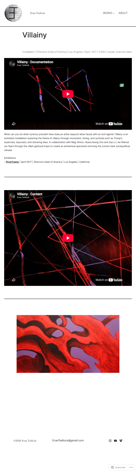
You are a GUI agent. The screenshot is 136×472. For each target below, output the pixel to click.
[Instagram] (110, 440)
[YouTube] (115, 440)
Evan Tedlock (37, 13)
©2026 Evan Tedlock (25, 440)
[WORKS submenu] (113, 13)
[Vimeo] (120, 440)
